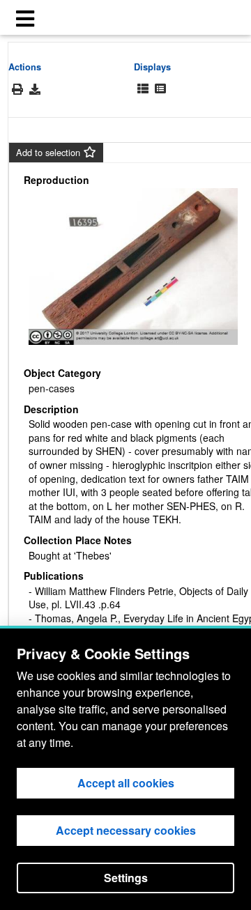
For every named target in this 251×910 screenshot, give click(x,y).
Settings (126, 878)
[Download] (34, 89)
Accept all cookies (125, 783)
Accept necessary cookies (126, 830)
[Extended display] (143, 88)
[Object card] (160, 88)
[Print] (17, 89)
